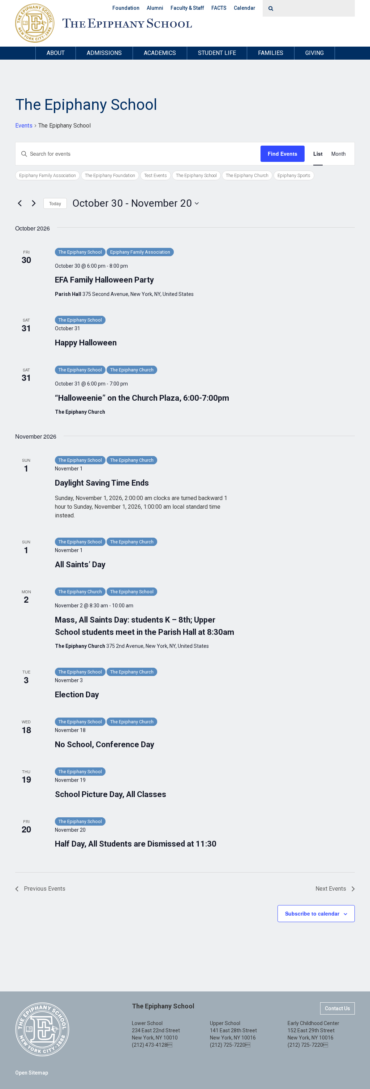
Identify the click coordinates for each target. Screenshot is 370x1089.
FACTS (219, 8)
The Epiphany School (196, 175)
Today (55, 203)
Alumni (155, 8)
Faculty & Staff (187, 8)
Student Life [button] (217, 53)
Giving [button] (314, 53)
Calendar (244, 8)
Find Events (282, 153)
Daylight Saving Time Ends (102, 482)
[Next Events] (33, 203)
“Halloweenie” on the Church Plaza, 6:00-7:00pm (142, 398)
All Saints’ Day (80, 564)
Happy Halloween (86, 342)
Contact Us (337, 1008)
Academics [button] (160, 53)
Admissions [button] (104, 53)
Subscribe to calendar (312, 913)
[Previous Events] (19, 203)
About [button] (56, 53)
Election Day (77, 694)
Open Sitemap (31, 1073)
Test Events (155, 175)
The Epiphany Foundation (110, 175)
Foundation (125, 8)
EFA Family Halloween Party (104, 279)
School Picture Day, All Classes (110, 794)
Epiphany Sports (294, 175)
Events (24, 125)
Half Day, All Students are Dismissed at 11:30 (135, 843)
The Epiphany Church (247, 175)
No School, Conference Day (104, 744)
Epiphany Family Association (47, 175)
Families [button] (270, 53)
